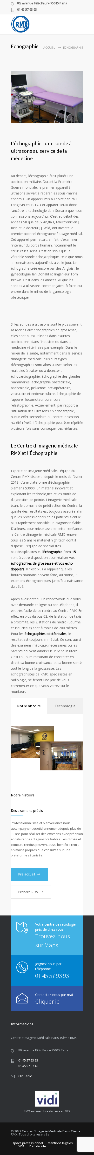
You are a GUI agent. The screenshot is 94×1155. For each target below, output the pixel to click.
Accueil (49, 48)
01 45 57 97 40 (28, 1066)
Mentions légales (60, 1143)
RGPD (20, 1146)
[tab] (29, 706)
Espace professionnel (27, 1143)
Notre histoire (29, 705)
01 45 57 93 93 (52, 976)
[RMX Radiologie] (43, 24)
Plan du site (37, 1146)
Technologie (65, 705)
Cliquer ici (48, 1001)
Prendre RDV (28, 892)
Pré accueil (26, 874)
